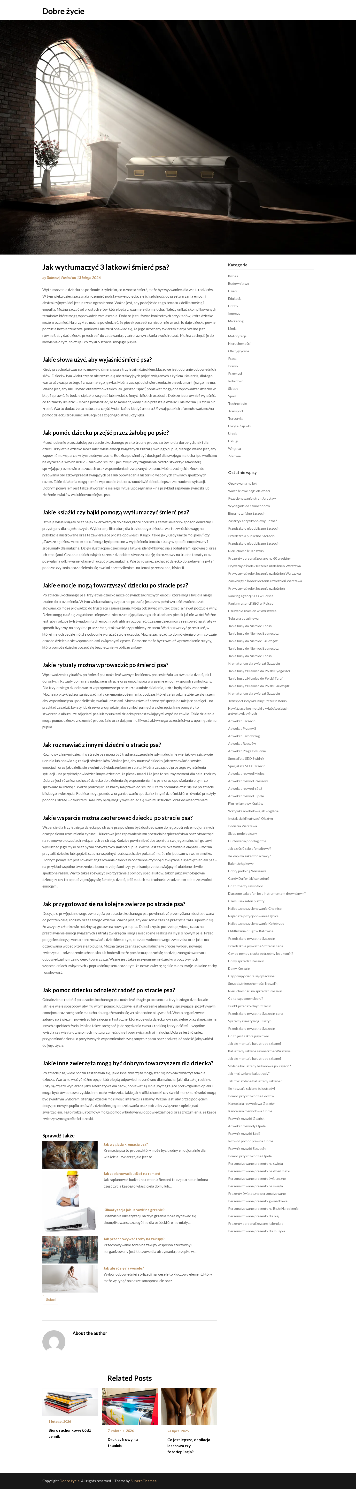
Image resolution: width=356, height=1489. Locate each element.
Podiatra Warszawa (242, 826)
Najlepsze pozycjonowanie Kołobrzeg (256, 923)
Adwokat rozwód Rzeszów (248, 781)
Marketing (236, 321)
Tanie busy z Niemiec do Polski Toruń (256, 678)
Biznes (233, 276)
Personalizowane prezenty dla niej (253, 1216)
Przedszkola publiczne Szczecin (251, 536)
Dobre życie (63, 11)
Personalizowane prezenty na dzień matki (259, 1171)
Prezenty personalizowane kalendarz (255, 1223)
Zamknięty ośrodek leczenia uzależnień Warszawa (265, 581)
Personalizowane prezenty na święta (255, 1163)
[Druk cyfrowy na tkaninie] (130, 1404)
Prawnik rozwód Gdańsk (246, 1118)
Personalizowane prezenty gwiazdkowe (257, 1201)
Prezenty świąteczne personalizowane (257, 1193)
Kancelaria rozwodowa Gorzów (251, 1103)
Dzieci (232, 291)
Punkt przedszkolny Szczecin (249, 1006)
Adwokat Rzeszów (242, 743)
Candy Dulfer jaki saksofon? (249, 878)
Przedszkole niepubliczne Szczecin (253, 528)
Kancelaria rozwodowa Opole (250, 1111)
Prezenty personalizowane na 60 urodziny (259, 558)
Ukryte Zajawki (239, 426)
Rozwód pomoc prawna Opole (250, 1141)
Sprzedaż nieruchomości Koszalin (253, 983)
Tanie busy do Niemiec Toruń (250, 626)
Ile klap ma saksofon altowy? (249, 856)
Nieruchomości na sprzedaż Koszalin (255, 991)
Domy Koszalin (239, 968)
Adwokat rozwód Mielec (246, 773)
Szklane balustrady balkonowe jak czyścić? (259, 1066)
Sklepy (233, 388)
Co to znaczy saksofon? (245, 886)
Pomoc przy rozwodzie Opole (250, 1156)
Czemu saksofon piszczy (246, 901)
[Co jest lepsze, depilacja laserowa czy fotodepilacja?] (189, 1405)
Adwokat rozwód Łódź (245, 788)
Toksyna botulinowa (243, 618)
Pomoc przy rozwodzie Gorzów (251, 1096)
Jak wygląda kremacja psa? (126, 1144)
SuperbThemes (143, 1481)
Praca (232, 358)
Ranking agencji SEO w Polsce (250, 596)
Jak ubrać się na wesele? (124, 1268)
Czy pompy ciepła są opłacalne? (252, 976)
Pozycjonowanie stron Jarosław (252, 498)
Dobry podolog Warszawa (247, 871)
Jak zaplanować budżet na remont (132, 1173)
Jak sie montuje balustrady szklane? (254, 1043)
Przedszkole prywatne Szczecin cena (255, 946)
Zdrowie (234, 456)
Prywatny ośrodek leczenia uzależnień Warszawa (264, 566)
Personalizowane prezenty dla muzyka (256, 1231)
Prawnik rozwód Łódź (244, 1133)
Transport (235, 411)
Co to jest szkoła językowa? (248, 1036)
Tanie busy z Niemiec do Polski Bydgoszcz (259, 671)
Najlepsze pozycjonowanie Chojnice (255, 908)
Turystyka (235, 418)
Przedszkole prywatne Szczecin (251, 938)
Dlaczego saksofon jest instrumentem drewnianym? (267, 893)
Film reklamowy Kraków (245, 803)
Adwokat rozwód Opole (246, 796)
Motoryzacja (237, 336)
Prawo (233, 366)
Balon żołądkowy (241, 863)
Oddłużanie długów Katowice (250, 931)
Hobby (233, 306)
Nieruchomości (239, 343)
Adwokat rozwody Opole (247, 1126)
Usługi (51, 1299)
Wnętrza (234, 448)
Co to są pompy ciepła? (245, 998)
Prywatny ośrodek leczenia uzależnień (256, 588)
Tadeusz (53, 277)
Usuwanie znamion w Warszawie (252, 611)
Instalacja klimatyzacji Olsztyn (250, 818)
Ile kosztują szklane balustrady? (251, 1088)
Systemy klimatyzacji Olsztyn (249, 1021)
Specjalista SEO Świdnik (246, 758)
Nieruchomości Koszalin (246, 551)
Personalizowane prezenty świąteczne (257, 1178)
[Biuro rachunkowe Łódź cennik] (70, 1400)
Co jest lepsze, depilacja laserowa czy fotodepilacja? (188, 1445)
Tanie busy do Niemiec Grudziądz (253, 641)
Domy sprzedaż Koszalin (246, 961)
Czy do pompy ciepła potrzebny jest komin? (260, 953)
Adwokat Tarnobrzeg (244, 736)
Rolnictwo (235, 381)
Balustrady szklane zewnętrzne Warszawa (259, 1051)
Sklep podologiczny (242, 833)
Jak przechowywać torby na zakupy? (134, 1239)
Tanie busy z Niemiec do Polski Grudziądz (258, 686)
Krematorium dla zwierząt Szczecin (254, 663)
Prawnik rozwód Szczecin (247, 1148)
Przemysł (235, 373)
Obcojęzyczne (238, 351)
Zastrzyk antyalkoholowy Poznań (253, 521)
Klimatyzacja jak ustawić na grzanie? (134, 1210)
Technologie (237, 403)
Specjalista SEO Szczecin (246, 766)
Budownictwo (238, 283)
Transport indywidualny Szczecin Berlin (257, 701)
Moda (232, 328)
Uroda (232, 433)
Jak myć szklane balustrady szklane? (255, 1081)
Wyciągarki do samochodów (249, 506)
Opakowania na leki (242, 483)
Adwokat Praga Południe (247, 751)
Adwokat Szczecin (241, 721)
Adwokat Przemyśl (242, 728)
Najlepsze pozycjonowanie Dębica (253, 916)
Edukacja (234, 298)
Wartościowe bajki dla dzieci (249, 491)
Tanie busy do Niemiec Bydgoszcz (253, 633)
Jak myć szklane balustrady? (249, 1073)
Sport (232, 396)
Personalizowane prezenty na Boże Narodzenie (263, 1208)
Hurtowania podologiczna (247, 841)
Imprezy (234, 313)
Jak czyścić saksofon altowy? (249, 848)
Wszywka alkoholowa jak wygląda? (253, 811)
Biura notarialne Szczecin (246, 513)
